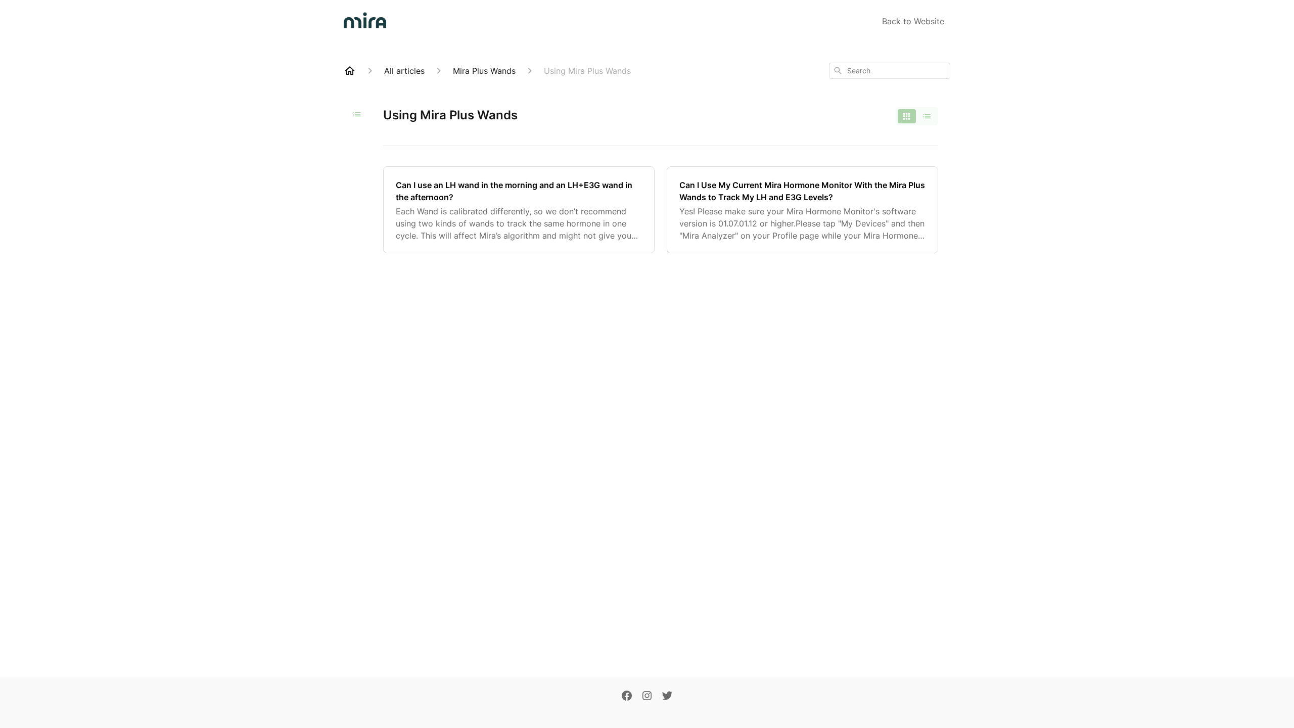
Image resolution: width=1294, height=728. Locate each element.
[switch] (917, 116)
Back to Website (913, 21)
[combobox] (889, 71)
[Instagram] (647, 697)
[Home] (350, 71)
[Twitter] (667, 697)
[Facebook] (627, 697)
